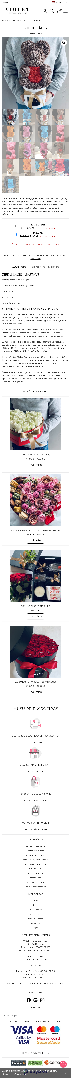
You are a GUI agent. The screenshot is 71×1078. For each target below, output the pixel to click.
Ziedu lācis (36, 258)
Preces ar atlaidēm (35, 882)
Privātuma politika (35, 855)
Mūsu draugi (35, 868)
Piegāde (35, 927)
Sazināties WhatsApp (35, 886)
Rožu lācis (50, 255)
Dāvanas (35, 923)
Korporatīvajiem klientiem (36, 859)
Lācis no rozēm (19, 255)
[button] (64, 43)
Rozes (35, 905)
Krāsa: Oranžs (38, 224)
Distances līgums (35, 850)
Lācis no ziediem (36, 255)
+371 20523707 (37, 956)
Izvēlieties (35, 464)
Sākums (6, 20)
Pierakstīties (65, 1015)
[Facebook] (29, 1000)
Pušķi (35, 900)
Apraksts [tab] (19, 267)
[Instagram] (42, 1000)
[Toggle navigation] (65, 11)
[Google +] (35, 1000)
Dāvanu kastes (35, 918)
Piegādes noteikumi (35, 846)
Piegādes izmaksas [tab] (45, 267)
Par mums (35, 877)
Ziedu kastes (35, 909)
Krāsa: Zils (38, 233)
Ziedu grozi (35, 914)
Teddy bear (61, 255)
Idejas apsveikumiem (35, 864)
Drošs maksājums (35, 873)
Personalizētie (20, 20)
